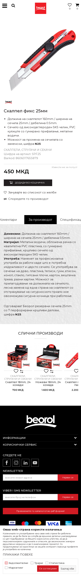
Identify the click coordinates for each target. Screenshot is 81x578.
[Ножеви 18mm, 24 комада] (48, 357)
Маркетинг (15, 567)
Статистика (56, 563)
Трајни (38, 563)
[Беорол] (8, 102)
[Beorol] (40, 6)
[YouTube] (35, 462)
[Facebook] (6, 462)
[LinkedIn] (25, 462)
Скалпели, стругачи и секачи (28, 150)
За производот (40, 220)
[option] (40, 56)
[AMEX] (68, 524)
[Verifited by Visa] (12, 524)
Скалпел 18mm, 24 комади (18, 383)
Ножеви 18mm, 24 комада (48, 383)
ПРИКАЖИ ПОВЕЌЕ (18, 554)
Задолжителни (18, 563)
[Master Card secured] (38, 524)
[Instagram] (16, 462)
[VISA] (53, 524)
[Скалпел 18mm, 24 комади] (18, 357)
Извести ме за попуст (64, 167)
